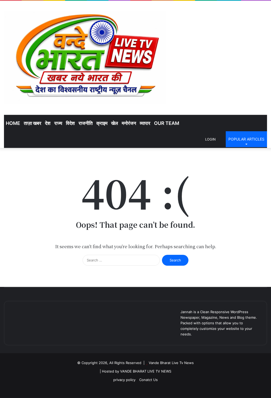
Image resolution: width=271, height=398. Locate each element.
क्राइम (101, 123)
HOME (13, 123)
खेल (114, 123)
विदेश (70, 123)
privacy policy (124, 380)
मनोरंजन (129, 123)
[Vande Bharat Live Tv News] (85, 57)
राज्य (58, 123)
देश (48, 123)
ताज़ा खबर (32, 123)
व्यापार (145, 123)
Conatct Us (148, 380)
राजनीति (86, 123)
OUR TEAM (166, 123)
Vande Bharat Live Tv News (171, 363)
